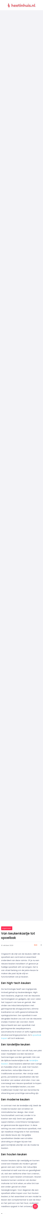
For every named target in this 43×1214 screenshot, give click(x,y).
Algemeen (6, 928)
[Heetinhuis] (21, 5)
